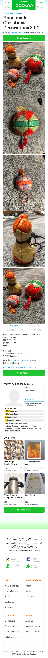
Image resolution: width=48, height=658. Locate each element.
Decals (28, 585)
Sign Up (40, 7)
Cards (28, 591)
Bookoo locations (32, 626)
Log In (40, 2)
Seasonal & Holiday (20, 360)
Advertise (9, 607)
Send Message (24, 38)
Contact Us (9, 601)
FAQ (7, 596)
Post (8, 7)
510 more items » (24, 509)
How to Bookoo (11, 591)
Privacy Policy (10, 626)
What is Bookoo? (12, 585)
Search (8, 2)
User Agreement (12, 631)
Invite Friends (31, 596)
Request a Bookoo (33, 631)
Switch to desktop (12, 637)
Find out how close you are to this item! (19, 367)
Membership (10, 620)
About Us (29, 620)
